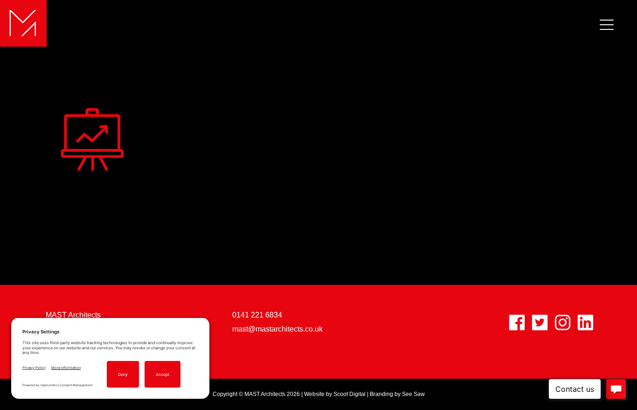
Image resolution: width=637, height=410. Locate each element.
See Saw (413, 394)
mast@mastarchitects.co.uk (277, 329)
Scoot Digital (349, 394)
